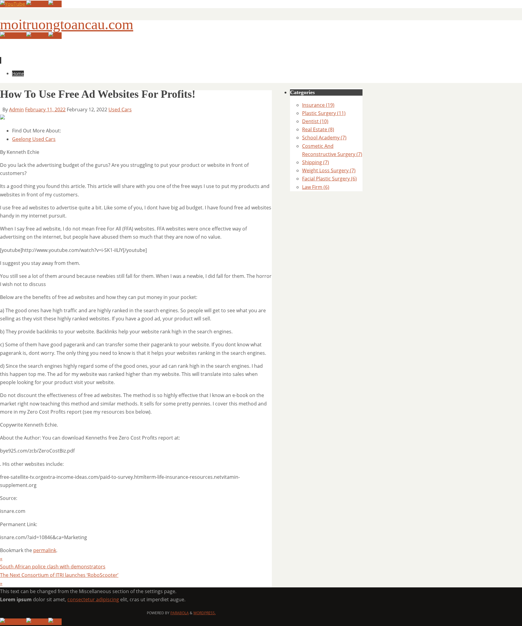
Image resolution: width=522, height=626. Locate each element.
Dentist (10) (315, 121)
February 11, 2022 (45, 109)
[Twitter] (37, 4)
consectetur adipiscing (93, 599)
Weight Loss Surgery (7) (329, 170)
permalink (44, 550)
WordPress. (204, 612)
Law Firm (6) (315, 187)
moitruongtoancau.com (66, 24)
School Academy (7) (324, 137)
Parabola (179, 612)
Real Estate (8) (318, 129)
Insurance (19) (318, 105)
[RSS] (55, 4)
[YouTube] (13, 4)
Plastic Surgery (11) (324, 113)
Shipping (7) (315, 162)
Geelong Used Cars (34, 139)
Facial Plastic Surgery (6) (329, 178)
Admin (16, 109)
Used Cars (120, 109)
